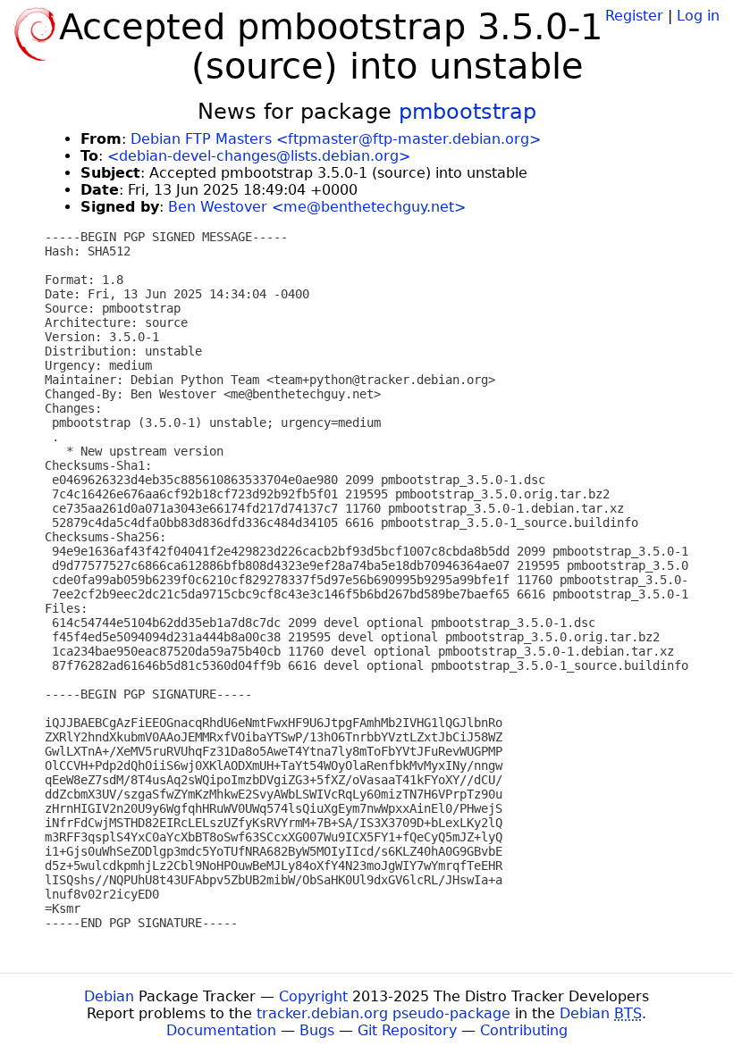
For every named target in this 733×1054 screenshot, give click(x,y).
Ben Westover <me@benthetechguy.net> (317, 206)
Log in (698, 15)
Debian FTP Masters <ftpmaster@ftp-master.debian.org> (336, 138)
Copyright (313, 996)
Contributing (524, 1030)
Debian (109, 996)
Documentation (221, 1030)
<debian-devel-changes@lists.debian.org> (258, 155)
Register (634, 15)
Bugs (316, 1030)
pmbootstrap (467, 111)
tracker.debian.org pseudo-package (383, 1013)
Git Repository (407, 1030)
